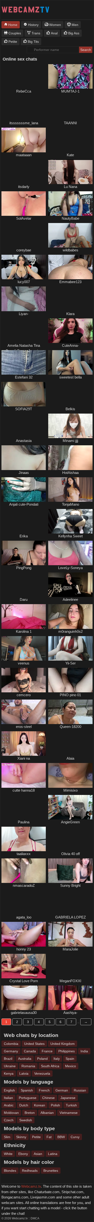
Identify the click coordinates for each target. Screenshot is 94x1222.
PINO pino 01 (70, 695)
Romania (28, 1066)
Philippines (66, 1051)
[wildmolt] (70, 298)
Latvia (23, 1073)
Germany (11, 1051)
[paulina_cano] (23, 807)
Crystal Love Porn (23, 981)
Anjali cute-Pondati (23, 504)
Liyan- (23, 314)
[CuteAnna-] (70, 330)
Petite (36, 1137)
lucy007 (24, 282)
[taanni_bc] (70, 108)
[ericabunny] (23, 521)
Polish (55, 1105)
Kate (70, 155)
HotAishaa (70, 473)
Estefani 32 (24, 377)
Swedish (25, 1120)
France (47, 1051)
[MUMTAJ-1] (70, 76)
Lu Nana (70, 187)
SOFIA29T (23, 409)
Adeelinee (70, 599)
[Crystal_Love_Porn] (23, 966)
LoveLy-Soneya (70, 568)
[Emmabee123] (70, 267)
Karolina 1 (24, 631)
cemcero (24, 695)
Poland (42, 1059)
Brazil (8, 1059)
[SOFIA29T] (23, 394)
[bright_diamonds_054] (23, 330)
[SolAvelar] (23, 203)
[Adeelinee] (70, 584)
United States (34, 1044)
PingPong (23, 568)
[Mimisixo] (70, 775)
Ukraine (10, 1066)
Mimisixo (70, 790)
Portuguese (27, 1098)
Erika (24, 536)
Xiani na (23, 758)
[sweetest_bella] (70, 362)
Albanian (47, 1113)
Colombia (11, 1044)
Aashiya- (70, 1013)
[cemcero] (23, 680)
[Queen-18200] (70, 712)
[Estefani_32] (23, 362)
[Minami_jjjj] (70, 426)
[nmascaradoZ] (23, 870)
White (8, 1154)
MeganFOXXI (70, 981)
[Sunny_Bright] (70, 870)
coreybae (23, 250)
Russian (80, 1090)
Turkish (71, 1105)
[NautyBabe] (70, 203)
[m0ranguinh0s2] (70, 616)
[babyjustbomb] (23, 584)
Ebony (23, 1154)
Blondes (10, 1170)
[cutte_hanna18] (23, 775)
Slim (7, 1137)
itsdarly (23, 187)
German (61, 1090)
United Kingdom (62, 1044)
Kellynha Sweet (70, 536)
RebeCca (23, 91)
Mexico (70, 1066)
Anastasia (24, 441)
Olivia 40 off (70, 854)
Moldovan (11, 1113)
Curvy (75, 1137)
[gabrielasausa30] (23, 998)
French (44, 1090)
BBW (61, 1137)
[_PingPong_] (23, 553)
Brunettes (50, 1170)
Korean (39, 1105)
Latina (52, 1154)
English (9, 1090)
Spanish (27, 1090)
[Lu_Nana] (70, 172)
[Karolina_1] (23, 616)
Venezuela (42, 1073)
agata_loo (23, 917)
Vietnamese (69, 1113)
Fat (49, 1137)
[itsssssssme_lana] (23, 108)
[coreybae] (23, 235)
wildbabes (70, 250)
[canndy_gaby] (70, 902)
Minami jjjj (70, 441)
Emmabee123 (70, 282)
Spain (70, 1059)
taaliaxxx (24, 854)
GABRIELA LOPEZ (70, 917)
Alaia (70, 758)
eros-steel (24, 727)
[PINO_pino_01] (70, 680)
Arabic (8, 1105)
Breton (30, 1113)
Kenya (8, 1073)
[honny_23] (23, 934)
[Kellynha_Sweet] (70, 521)
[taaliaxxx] (23, 839)
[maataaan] (23, 140)
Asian (38, 1154)
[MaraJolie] (70, 934)
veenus (23, 663)
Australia (24, 1059)
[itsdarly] (23, 172)
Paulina (23, 822)
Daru (23, 599)
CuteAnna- (70, 345)
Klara (70, 314)
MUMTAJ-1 (70, 91)
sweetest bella (70, 377)
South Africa (50, 1066)
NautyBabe (70, 218)
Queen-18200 (70, 727)
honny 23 (23, 949)
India (84, 1051)
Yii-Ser (70, 663)
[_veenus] (23, 648)
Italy (57, 1059)
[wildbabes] (70, 235)
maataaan (24, 155)
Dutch (23, 1105)
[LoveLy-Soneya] (70, 553)
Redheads (30, 1170)
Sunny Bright (70, 885)
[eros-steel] (23, 712)
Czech (8, 1120)
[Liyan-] (23, 298)
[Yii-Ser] (70, 648)
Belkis (70, 409)
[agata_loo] (23, 902)
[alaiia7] (70, 743)
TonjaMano (70, 504)
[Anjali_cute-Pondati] (23, 489)
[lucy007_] (23, 267)
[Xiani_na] (23, 743)
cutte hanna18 (24, 790)
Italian (8, 1098)
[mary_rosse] (23, 76)
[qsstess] (23, 426)
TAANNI (70, 123)
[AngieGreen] (70, 807)
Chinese (48, 1098)
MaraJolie (70, 949)
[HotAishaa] (70, 457)
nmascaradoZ (24, 885)
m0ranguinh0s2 (70, 631)
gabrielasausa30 (24, 1013)
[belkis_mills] (70, 394)
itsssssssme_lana (23, 123)
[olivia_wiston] (70, 839)
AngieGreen (70, 822)
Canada (30, 1051)
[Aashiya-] (70, 998)
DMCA (35, 1218)
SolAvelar (23, 218)
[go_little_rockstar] (70, 140)
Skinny (21, 1137)
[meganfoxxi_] (70, 966)
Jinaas (24, 473)
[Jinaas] (23, 457)
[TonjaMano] (70, 489)
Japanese (67, 1098)
